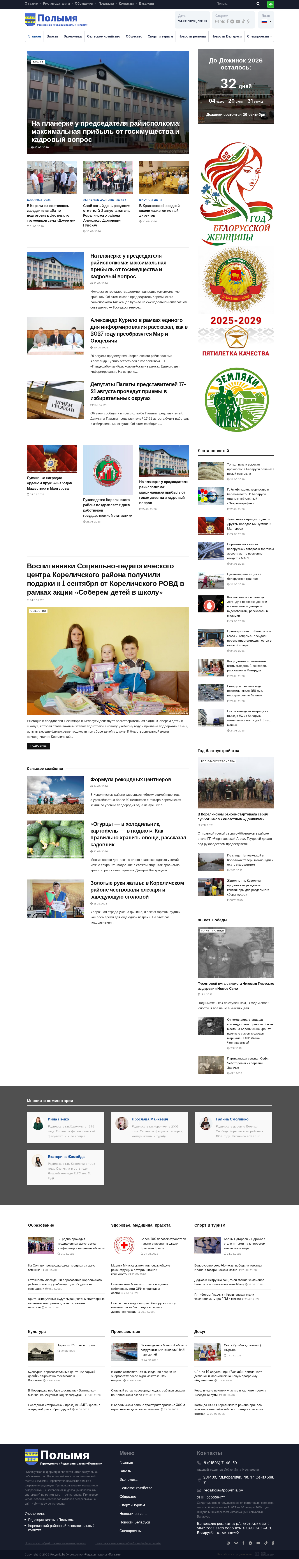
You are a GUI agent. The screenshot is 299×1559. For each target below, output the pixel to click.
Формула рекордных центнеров (130, 779)
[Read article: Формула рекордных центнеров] (55, 795)
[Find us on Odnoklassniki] (248, 21)
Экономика (73, 36)
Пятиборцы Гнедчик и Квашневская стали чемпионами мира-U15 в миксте (224, 1297)
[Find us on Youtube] (238, 21)
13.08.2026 (51, 1307)
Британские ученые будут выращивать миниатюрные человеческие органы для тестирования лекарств (66, 1303)
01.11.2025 (235, 1073)
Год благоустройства (218, 761)
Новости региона (192, 36)
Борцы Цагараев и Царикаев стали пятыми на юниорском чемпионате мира (244, 1243)
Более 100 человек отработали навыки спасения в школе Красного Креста (163, 1243)
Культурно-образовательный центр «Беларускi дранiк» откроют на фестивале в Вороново (61, 1376)
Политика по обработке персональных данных (55, 1543)
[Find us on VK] (222, 21)
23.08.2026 (93, 521)
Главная (34, 36)
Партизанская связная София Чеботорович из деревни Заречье (248, 1063)
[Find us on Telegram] (232, 21)
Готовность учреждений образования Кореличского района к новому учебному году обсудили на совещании (65, 1284)
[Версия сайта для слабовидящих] (270, 4)
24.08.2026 (36, 494)
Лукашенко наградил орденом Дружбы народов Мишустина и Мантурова (49, 483)
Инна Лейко (58, 1119)
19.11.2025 (206, 994)
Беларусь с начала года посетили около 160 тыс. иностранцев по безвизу (245, 690)
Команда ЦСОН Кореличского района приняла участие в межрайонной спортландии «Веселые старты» (228, 1409)
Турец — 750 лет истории (76, 1345)
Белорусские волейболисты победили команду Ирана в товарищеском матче (228, 1267)
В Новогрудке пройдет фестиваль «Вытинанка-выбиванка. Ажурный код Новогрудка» (62, 1392)
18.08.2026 (54, 1288)
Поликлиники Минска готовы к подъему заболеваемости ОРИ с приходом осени (139, 1288)
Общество (134, 36)
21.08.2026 (36, 226)
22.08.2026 (41, 147)
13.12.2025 (236, 870)
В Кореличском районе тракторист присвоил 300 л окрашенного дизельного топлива (148, 1407)
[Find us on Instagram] (217, 21)
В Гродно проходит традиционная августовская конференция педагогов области (81, 1243)
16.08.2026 (100, 405)
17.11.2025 (235, 1048)
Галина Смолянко (232, 1119)
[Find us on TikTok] (243, 21)
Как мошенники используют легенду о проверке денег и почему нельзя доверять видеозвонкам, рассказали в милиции (247, 606)
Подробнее (40, 745)
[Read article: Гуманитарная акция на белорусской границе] (211, 580)
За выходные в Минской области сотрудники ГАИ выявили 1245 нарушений (164, 1349)
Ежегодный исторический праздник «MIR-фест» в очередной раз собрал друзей (64, 1407)
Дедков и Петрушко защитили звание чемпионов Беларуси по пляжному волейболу (229, 1282)
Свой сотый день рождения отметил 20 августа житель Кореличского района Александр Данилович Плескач (106, 215)
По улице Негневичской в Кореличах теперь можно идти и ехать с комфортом (250, 860)
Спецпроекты (258, 36)
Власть (52, 36)
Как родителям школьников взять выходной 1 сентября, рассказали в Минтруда (247, 665)
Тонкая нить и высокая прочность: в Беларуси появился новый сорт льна (250, 469)
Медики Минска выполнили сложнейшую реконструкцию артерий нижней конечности (140, 1269)
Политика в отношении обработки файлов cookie (128, 1543)
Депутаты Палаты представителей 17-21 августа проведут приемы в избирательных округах (138, 391)
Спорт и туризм (160, 36)
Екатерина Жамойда (66, 1156)
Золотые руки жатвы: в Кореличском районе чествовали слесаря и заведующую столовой (137, 890)
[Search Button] (257, 3)
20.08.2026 (93, 231)
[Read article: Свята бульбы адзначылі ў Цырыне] (207, 1352)
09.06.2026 (229, 1395)
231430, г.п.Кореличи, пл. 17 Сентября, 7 (238, 1479)
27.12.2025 (206, 825)
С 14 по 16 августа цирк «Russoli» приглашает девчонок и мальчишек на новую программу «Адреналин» (228, 1376)
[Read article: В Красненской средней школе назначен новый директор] (164, 177)
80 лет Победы (212, 930)
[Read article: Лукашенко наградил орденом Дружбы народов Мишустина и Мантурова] (52, 459)
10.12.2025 (236, 900)
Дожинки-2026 (39, 199)
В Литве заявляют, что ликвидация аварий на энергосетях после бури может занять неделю (143, 1376)
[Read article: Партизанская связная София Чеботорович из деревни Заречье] (211, 1065)
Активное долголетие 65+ (105, 199)
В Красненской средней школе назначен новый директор (159, 210)
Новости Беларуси (226, 36)
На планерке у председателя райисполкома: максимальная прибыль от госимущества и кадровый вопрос (106, 131)
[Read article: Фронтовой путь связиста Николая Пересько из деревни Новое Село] (236, 952)
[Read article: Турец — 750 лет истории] (41, 1352)
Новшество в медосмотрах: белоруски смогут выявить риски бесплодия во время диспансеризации (143, 1307)
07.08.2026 (224, 1380)
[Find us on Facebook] (227, 21)
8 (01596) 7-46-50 (220, 1462)
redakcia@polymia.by (223, 1490)
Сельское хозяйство (103, 36)
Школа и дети (150, 199)
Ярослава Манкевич (150, 1119)
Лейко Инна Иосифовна (241, 1469)
